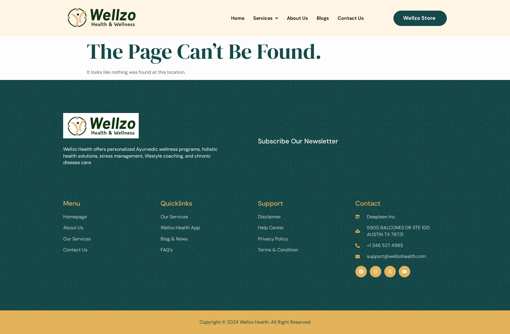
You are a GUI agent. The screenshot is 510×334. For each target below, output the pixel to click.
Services (262, 18)
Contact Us (351, 18)
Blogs (323, 18)
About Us (297, 18)
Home (237, 18)
